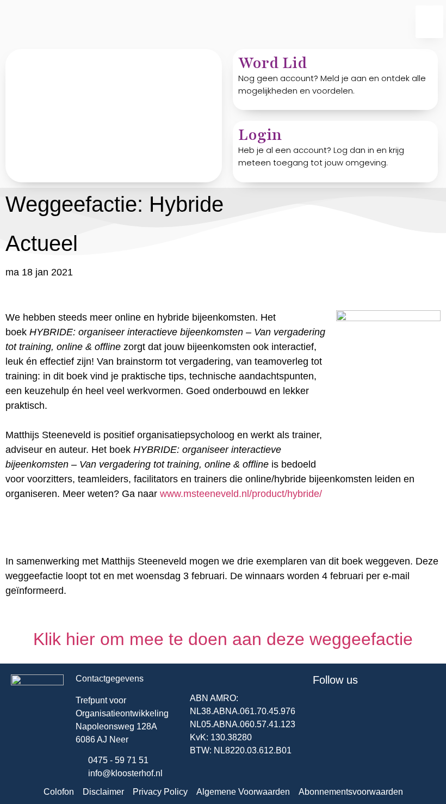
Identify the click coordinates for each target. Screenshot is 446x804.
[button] (429, 21)
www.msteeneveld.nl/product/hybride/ (241, 493)
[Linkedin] (356, 709)
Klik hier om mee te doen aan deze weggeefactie (223, 639)
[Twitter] (326, 709)
